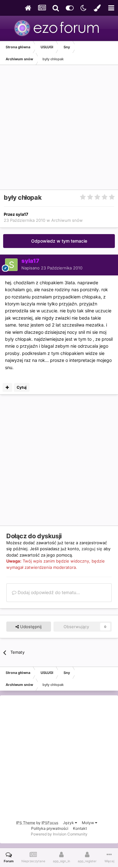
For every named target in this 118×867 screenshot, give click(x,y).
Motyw (88, 822)
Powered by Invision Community (59, 834)
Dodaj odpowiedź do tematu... (48, 592)
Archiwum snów (67, 220)
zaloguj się (91, 548)
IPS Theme (25, 822)
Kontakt (80, 828)
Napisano (51, 267)
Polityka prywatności (49, 828)
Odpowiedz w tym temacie (59, 241)
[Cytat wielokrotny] (7, 387)
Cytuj (21, 387)
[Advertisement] (59, 130)
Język (69, 822)
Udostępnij (30, 626)
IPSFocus (50, 822)
